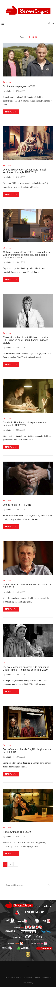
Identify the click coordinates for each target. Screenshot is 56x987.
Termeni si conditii (13, 977)
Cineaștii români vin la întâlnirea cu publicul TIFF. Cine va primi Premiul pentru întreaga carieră (26, 340)
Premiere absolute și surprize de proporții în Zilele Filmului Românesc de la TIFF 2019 (26, 668)
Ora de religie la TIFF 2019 (17, 505)
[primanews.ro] (35, 921)
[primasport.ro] (28, 927)
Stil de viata (7, 82)
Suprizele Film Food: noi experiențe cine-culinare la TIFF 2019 (25, 423)
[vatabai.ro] (28, 954)
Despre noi (27, 977)
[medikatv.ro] (17, 937)
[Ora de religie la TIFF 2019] (28, 478)
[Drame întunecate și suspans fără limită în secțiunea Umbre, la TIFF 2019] (28, 143)
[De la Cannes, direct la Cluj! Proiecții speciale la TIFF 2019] (28, 723)
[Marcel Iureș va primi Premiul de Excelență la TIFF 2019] (28, 558)
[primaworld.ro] (7, 948)
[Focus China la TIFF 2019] (28, 805)
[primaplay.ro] (46, 921)
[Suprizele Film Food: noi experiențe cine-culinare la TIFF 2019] (28, 396)
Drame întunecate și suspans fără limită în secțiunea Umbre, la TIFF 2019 (25, 171)
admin (8, 91)
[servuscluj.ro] (44, 948)
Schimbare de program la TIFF (19, 86)
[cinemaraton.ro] (28, 937)
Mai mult (10, 112)
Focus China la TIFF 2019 (17, 832)
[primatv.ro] (7, 921)
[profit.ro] (10, 931)
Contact (37, 977)
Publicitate (46, 977)
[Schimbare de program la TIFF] (28, 59)
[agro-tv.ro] (23, 948)
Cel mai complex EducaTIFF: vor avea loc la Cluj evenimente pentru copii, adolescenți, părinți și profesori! (26, 255)
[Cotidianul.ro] (28, 931)
